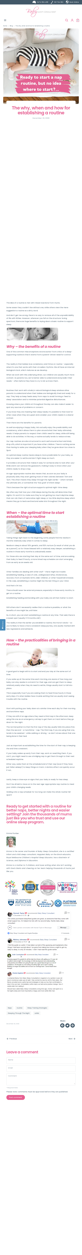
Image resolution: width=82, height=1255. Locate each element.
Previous (13, 1038)
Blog (11, 26)
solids (37, 1013)
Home (5, 26)
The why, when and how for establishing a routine (32, 26)
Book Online (74, 2)
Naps (10, 1008)
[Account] (72, 19)
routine (19, 1008)
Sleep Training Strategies (37, 1008)
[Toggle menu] (5, 20)
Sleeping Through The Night (19, 1013)
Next (71, 1038)
